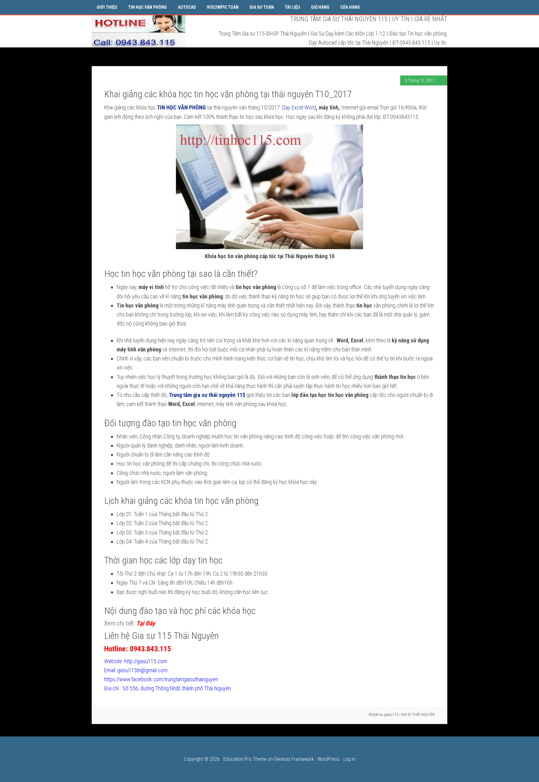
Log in (349, 759)
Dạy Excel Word (299, 107)
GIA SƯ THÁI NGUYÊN (418, 714)
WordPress (329, 759)
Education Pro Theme (245, 759)
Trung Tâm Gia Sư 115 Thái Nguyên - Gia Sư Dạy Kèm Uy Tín (138, 30)
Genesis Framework (294, 759)
